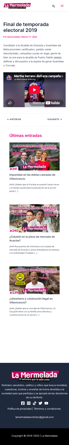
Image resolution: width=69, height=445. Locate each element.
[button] (53, 6)
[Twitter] (40, 403)
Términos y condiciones (47, 408)
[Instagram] (29, 403)
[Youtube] (46, 403)
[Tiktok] (35, 403)
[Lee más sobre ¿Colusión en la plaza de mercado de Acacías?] (34, 218)
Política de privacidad (19, 408)
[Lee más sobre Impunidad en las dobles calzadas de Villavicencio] (34, 156)
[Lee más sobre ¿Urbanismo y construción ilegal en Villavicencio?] (34, 280)
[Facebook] (23, 403)
